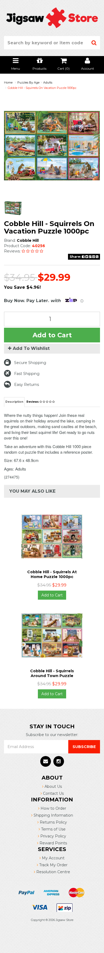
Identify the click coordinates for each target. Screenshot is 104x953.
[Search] (94, 42)
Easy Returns (26, 384)
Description (14, 402)
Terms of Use (53, 829)
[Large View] (13, 208)
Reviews (32, 402)
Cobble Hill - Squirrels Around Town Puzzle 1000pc (52, 676)
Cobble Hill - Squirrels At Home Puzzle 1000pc (52, 574)
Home (8, 82)
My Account (53, 858)
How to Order (52, 808)
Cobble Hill (28, 240)
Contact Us (53, 793)
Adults (47, 82)
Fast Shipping (26, 373)
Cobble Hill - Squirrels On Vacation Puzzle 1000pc (42, 88)
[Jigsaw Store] (52, 17)
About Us (52, 786)
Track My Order (52, 865)
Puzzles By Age (28, 82)
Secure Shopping (30, 362)
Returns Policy (53, 822)
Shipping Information (53, 815)
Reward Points (52, 843)
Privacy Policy (52, 836)
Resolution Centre (52, 871)
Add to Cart (52, 335)
